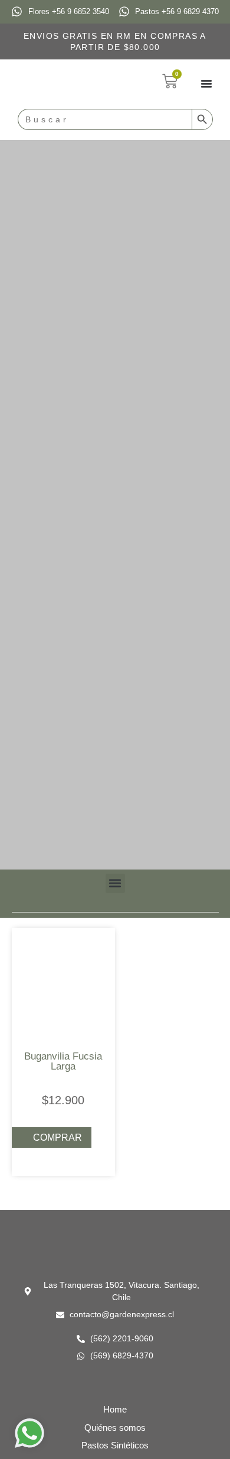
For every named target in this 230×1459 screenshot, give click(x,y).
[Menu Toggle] (206, 83)
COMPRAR (57, 1137)
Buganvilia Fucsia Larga (63, 1061)
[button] (115, 883)
